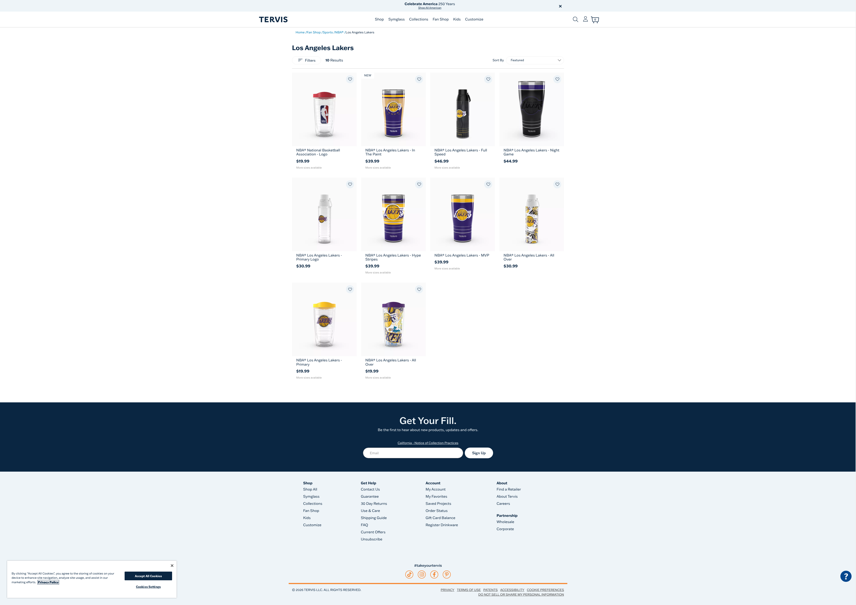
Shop (379, 19)
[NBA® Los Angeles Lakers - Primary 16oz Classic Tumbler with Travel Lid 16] (324, 319)
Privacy (447, 590)
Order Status (437, 511)
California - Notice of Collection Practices (428, 443)
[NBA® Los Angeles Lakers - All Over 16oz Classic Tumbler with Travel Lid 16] (393, 319)
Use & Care (370, 511)
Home (300, 32)
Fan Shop (441, 19)
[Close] (172, 565)
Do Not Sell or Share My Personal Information (521, 595)
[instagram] (422, 574)
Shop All (310, 489)
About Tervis (507, 496)
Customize (474, 19)
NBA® (339, 32)
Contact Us (370, 489)
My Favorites (436, 496)
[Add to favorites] (350, 79)
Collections (418, 19)
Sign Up (479, 453)
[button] (478, 6)
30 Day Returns (374, 503)
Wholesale (505, 522)
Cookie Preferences (545, 590)
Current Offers (373, 532)
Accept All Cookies (148, 576)
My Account (436, 489)
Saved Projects (438, 503)
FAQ (364, 525)
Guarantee (370, 496)
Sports (328, 32)
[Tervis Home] (273, 19)
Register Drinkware (442, 525)
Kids (457, 19)
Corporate (505, 529)
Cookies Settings (148, 587)
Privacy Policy (48, 582)
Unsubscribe (372, 539)
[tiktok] (409, 574)
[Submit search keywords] (575, 19)
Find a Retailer (509, 489)
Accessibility (512, 590)
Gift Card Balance (440, 518)
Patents (490, 590)
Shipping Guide (374, 518)
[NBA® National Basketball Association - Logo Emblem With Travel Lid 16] (324, 109)
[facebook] (434, 574)
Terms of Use (469, 590)
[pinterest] (447, 574)
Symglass (396, 19)
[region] (92, 579)
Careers (503, 503)
